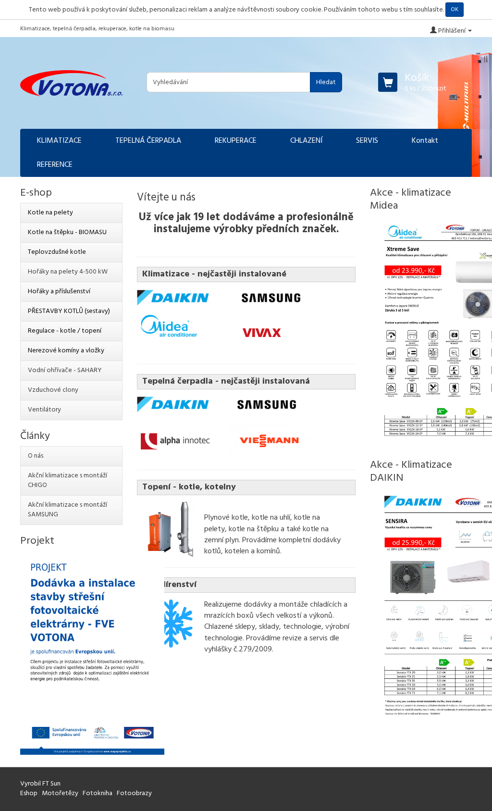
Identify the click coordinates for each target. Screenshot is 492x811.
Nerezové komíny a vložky (66, 350)
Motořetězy (60, 793)
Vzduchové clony (53, 390)
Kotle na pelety (50, 212)
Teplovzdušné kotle (57, 252)
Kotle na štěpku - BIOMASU (67, 232)
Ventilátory (44, 409)
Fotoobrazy (134, 793)
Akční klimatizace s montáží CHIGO (67, 480)
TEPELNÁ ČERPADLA (148, 141)
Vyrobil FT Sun (40, 783)
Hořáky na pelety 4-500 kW (68, 271)
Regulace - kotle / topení (64, 331)
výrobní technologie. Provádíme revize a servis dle (276, 632)
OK (454, 9)
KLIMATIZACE (59, 141)
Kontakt (425, 141)
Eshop (28, 793)
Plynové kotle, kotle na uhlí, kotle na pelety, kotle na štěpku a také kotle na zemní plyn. (266, 529)
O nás (35, 456)
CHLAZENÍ (306, 141)
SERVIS (367, 141)
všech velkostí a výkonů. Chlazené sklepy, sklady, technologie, (269, 621)
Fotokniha (97, 793)
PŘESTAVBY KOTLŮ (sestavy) (69, 311)
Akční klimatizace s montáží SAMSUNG (67, 509)
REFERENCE (55, 165)
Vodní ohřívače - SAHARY (65, 370)
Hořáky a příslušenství (59, 291)
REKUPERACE (236, 141)
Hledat (326, 82)
